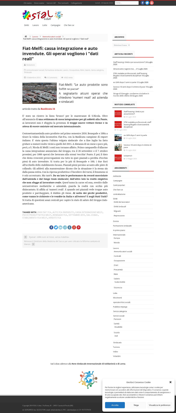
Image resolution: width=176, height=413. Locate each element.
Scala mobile (120, 282)
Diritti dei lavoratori (122, 202)
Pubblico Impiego (120, 306)
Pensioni (117, 319)
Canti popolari (119, 185)
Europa (117, 238)
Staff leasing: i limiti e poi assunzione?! (129, 62)
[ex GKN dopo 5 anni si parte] (118, 137)
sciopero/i (128, 155)
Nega (136, 405)
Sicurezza (118, 287)
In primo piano (119, 230)
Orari (116, 265)
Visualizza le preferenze (159, 405)
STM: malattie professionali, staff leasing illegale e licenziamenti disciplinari (130, 74)
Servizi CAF (51, 3)
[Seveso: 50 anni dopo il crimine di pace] (118, 147)
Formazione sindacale (53, 70)
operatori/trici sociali (121, 302)
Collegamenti (76, 3)
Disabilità (118, 327)
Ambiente (117, 176)
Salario (87, 70)
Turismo (116, 347)
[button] (170, 382)
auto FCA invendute (63, 212)
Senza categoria (97, 70)
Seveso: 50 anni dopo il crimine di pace (129, 87)
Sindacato (28, 72)
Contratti (117, 256)
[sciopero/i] (118, 158)
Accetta (115, 405)
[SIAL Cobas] (43, 15)
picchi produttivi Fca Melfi (36, 215)
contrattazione (119, 194)
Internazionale (119, 235)
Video (115, 351)
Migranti (117, 211)
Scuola (116, 332)
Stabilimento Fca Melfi (34, 217)
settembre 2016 (77, 215)
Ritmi (82, 70)
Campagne (55, 25)
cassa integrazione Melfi (88, 212)
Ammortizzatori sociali (51, 36)
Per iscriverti (63, 3)
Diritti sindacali (120, 206)
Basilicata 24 (48, 108)
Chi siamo (28, 3)
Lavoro (35, 25)
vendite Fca (55, 217)
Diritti (26, 25)
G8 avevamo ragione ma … (124, 69)
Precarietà (118, 269)
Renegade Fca (60, 215)
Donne (116, 221)
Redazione (31, 65)
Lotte (44, 25)
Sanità (116, 323)
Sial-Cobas (92, 215)
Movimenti (117, 297)
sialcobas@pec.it (72, 410)
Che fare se (69, 25)
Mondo (117, 242)
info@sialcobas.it (56, 410)
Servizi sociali (118, 316)
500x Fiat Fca (44, 212)
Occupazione (74, 70)
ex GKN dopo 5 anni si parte (124, 82)
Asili (116, 336)
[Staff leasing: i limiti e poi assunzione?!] (118, 113)
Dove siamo (39, 3)
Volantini (116, 356)
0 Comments (52, 77)
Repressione (119, 215)
